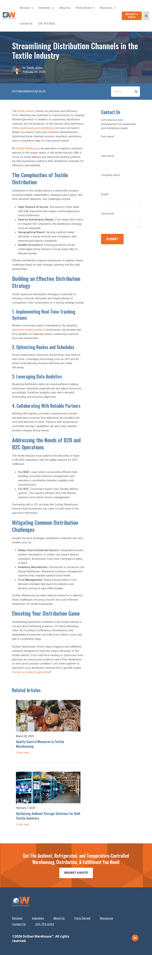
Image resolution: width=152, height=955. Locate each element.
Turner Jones (34, 67)
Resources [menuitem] (106, 918)
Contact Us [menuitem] (19, 924)
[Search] (146, 16)
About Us (64, 7)
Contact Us (26, 23)
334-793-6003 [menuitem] (44, 924)
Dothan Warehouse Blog (29, 91)
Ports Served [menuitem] (82, 918)
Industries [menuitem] (38, 918)
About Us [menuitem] (59, 918)
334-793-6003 (46, 23)
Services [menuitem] (17, 918)
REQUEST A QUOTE (131, 16)
